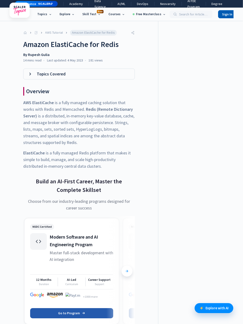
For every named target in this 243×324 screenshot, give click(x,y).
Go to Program (69, 313)
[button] (34, 4)
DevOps (143, 4)
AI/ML (121, 4)
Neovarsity (168, 4)
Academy (76, 4)
